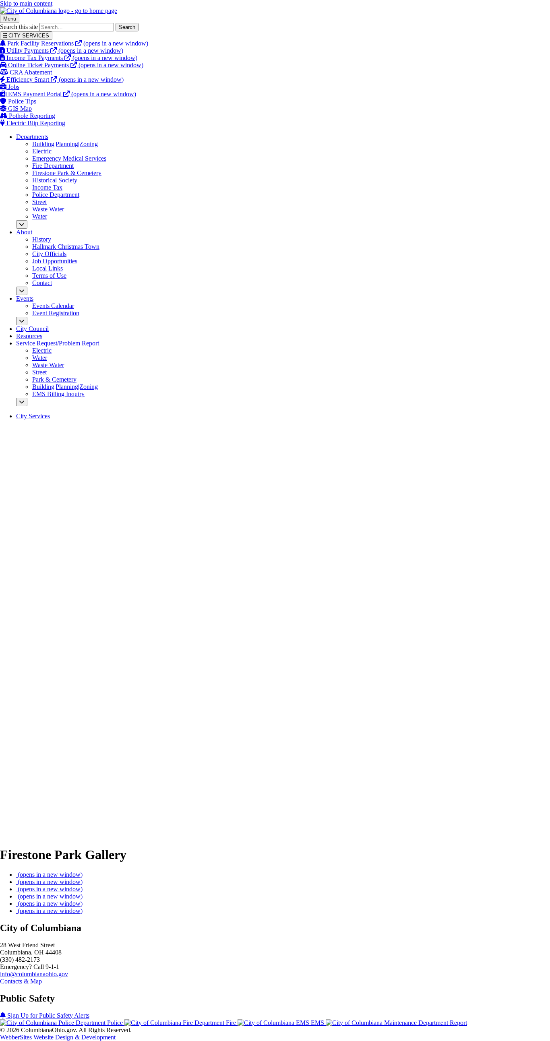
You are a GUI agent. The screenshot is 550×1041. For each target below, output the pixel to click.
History (41, 239)
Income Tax (47, 187)
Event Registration (55, 313)
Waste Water (48, 209)
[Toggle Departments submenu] (21, 224)
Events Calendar (53, 305)
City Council (32, 328)
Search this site (19, 26)
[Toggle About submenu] (21, 291)
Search (127, 27)
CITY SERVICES (28, 36)
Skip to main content (26, 3)
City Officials (49, 253)
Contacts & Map (21, 981)
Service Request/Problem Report (57, 343)
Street (39, 201)
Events (24, 298)
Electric (42, 151)
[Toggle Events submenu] (21, 321)
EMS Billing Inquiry (58, 393)
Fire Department (53, 165)
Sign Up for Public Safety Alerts (47, 1015)
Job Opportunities (54, 261)
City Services (33, 416)
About (24, 232)
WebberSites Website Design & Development (58, 1037)
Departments (32, 136)
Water (39, 216)
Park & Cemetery (54, 379)
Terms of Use (49, 275)
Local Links (47, 268)
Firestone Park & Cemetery (66, 172)
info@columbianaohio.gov (34, 974)
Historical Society (54, 180)
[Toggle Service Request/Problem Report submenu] (21, 402)
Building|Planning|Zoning (65, 143)
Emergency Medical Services (69, 158)
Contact (42, 282)
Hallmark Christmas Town (65, 246)
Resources (29, 336)
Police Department (55, 194)
